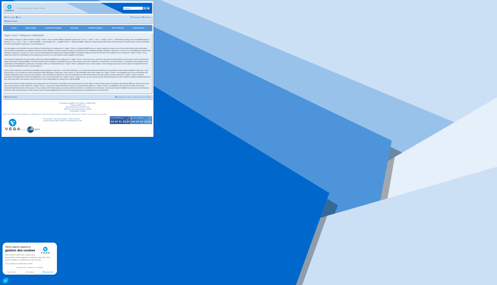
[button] (5, 281)
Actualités (84, 114)
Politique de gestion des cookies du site (68, 114)
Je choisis (30, 272)
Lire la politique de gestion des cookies (19, 264)
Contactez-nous (138, 28)
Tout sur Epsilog (117, 28)
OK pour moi (47, 272)
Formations (74, 28)
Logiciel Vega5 (30, 28)
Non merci (11, 272)
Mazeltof (83, 107)
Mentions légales (16, 114)
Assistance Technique (53, 28)
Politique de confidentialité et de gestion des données (39, 114)
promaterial (72, 107)
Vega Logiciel (103, 114)
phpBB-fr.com (81, 105)
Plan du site (6, 114)
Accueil (13, 28)
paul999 (88, 109)
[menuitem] (18, 17)
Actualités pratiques (95, 28)
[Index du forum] (10, 8)
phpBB (71, 103)
